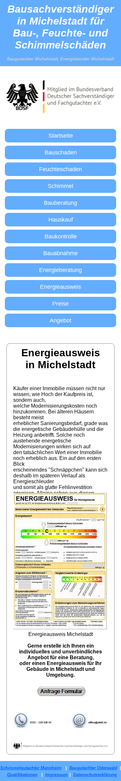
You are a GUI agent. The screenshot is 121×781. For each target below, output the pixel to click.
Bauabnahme (60, 253)
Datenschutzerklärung (95, 774)
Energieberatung (60, 270)
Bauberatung (60, 203)
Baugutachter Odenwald (93, 767)
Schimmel (60, 186)
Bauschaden (61, 152)
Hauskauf (60, 219)
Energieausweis (60, 287)
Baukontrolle (61, 236)
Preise (60, 303)
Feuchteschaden (60, 169)
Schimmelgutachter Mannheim (31, 767)
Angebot (60, 320)
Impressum (56, 774)
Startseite (60, 135)
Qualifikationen (22, 774)
